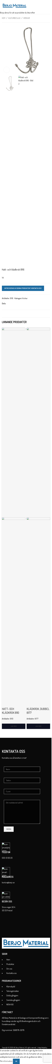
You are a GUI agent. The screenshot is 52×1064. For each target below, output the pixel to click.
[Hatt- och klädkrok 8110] (13, 422)
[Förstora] (6, 70)
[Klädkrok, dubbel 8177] (38, 422)
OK (16, 1061)
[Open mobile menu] (49, 5)
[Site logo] (14, 5)
